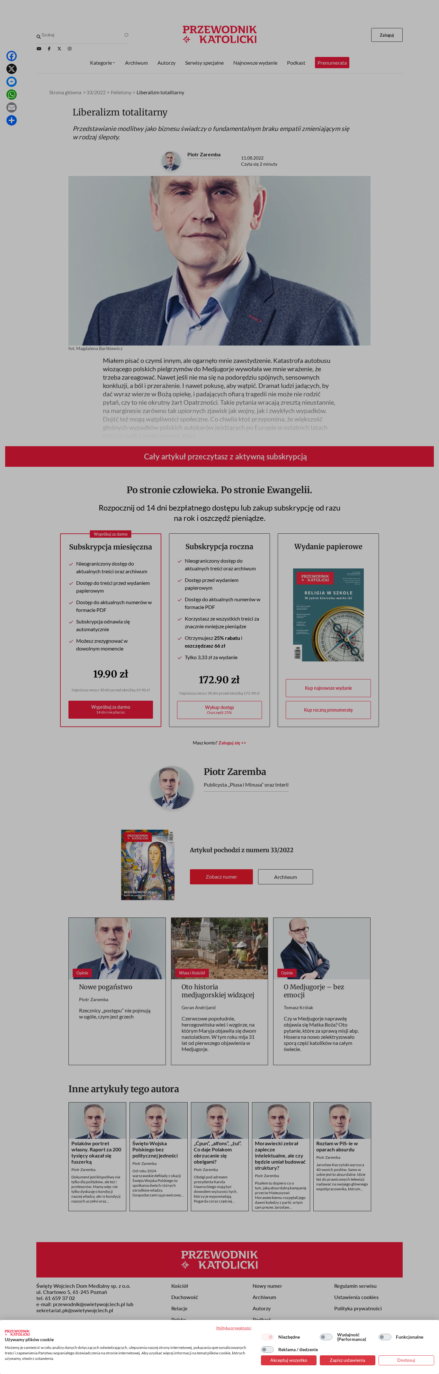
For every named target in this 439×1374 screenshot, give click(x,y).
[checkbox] (267, 1337)
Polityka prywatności (233, 1327)
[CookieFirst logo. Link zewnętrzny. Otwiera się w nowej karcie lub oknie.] (17, 1333)
